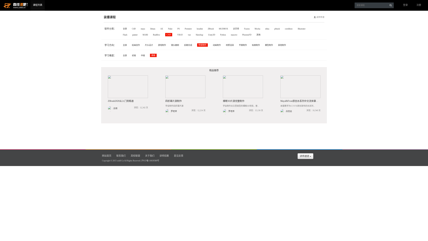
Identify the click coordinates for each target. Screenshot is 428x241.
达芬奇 (236, 29)
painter (135, 35)
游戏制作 (162, 45)
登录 (405, 5)
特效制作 (202, 45)
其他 (258, 35)
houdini (200, 29)
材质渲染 (230, 45)
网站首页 (106, 155)
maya (143, 29)
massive (234, 35)
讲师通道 (305, 156)
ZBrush (211, 29)
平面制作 (243, 45)
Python (223, 35)
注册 (418, 5)
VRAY (180, 35)
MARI (145, 35)
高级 (153, 55)
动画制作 (217, 45)
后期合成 (188, 45)
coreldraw (289, 29)
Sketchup (199, 35)
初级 (134, 55)
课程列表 (37, 5)
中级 (143, 55)
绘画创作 (136, 45)
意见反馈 (178, 155)
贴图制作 (256, 45)
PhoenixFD (246, 35)
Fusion (247, 29)
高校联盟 (135, 155)
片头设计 (149, 45)
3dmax (152, 29)
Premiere (188, 29)
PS (178, 29)
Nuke (170, 29)
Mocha (257, 29)
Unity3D (211, 35)
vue (189, 35)
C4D (134, 29)
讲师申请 (320, 17)
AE (161, 29)
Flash (125, 35)
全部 (125, 29)
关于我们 (149, 155)
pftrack (277, 29)
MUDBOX (223, 29)
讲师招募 (164, 155)
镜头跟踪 (175, 45)
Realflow (156, 35)
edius (267, 29)
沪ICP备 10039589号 (150, 160)
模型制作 (269, 45)
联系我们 (121, 155)
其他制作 (282, 45)
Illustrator (301, 29)
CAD (169, 34)
